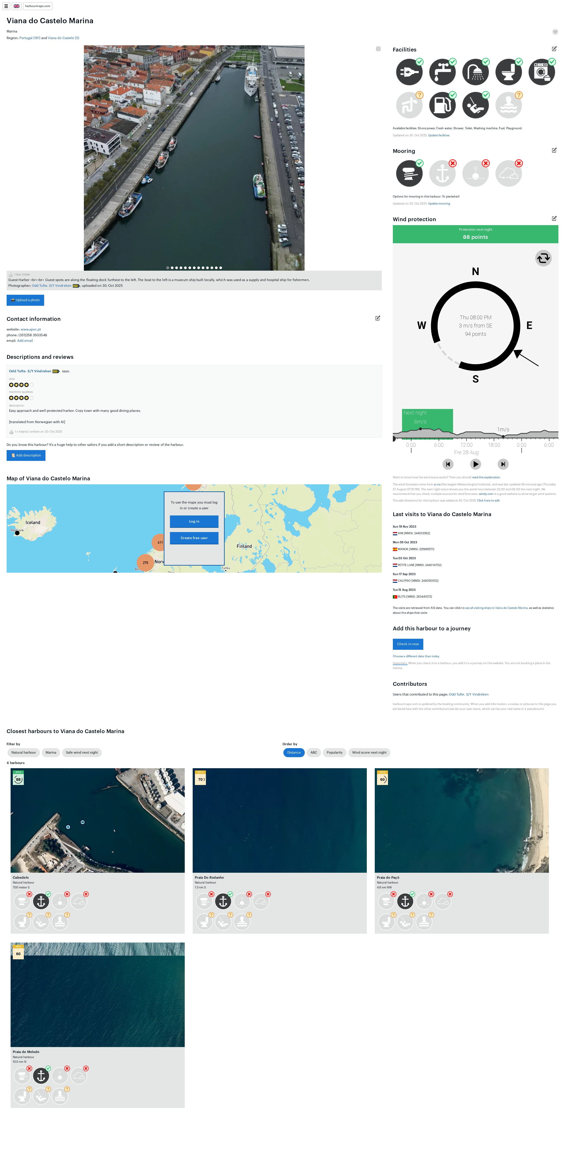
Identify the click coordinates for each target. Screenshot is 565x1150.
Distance (294, 752)
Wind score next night (369, 752)
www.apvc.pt (31, 329)
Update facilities (438, 135)
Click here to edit (488, 500)
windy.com (486, 494)
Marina (51, 752)
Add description (26, 455)
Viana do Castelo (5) (63, 38)
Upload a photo (25, 300)
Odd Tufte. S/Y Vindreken (52, 285)
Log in (194, 521)
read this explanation (486, 477)
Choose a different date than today (416, 656)
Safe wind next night (82, 752)
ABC (314, 752)
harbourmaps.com (37, 6)
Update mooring (439, 203)
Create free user (194, 538)
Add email (25, 340)
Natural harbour (23, 752)
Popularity (335, 752)
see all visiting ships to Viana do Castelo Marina (496, 608)
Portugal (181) (29, 38)
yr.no (437, 484)
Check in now (408, 644)
